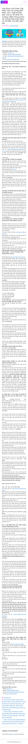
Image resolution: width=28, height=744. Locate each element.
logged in (11, 734)
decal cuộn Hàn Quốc (9, 699)
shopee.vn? (13, 169)
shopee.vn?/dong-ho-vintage (17, 644)
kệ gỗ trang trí (5, 703)
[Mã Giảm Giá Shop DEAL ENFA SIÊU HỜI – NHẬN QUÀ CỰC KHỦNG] (4, 2)
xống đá (21, 707)
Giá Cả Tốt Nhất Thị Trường (18, 701)
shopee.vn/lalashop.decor (14, 54)
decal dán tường (6, 701)
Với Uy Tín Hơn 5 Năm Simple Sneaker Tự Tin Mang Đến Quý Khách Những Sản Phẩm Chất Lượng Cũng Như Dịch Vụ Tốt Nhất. (13, 721)
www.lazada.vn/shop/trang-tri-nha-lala (15, 692)
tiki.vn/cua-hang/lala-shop (12, 59)
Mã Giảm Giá (7, 697)
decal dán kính (19, 699)
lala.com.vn (11, 52)
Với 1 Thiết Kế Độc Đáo (13, 707)
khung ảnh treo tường (15, 703)
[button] (22, 2)
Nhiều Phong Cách (10, 705)
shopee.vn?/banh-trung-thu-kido (17, 257)
